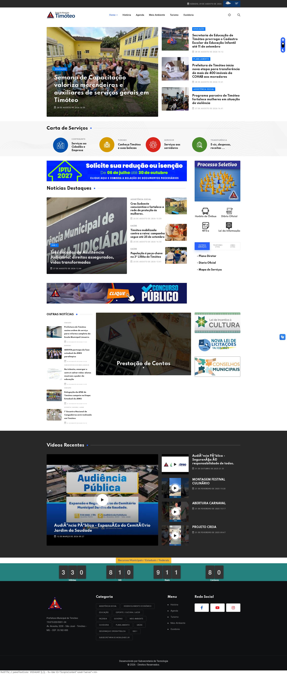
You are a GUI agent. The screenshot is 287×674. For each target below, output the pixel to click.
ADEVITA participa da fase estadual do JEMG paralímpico (77, 353)
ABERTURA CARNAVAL (209, 503)
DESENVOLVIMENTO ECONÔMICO (137, 606)
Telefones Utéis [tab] (217, 246)
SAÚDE (133, 226)
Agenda (140, 15)
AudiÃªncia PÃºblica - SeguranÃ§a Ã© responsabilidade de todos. (213, 459)
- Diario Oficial (206, 263)
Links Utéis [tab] (232, 246)
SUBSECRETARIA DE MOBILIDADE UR (76, 365)
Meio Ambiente (157, 15)
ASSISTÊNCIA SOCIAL (203, 89)
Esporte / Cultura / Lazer (74, 407)
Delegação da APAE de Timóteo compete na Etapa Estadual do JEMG (77, 395)
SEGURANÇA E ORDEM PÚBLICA (112, 631)
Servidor (169, 140)
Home (112, 15)
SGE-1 (54, 245)
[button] (114, 178)
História (127, 15)
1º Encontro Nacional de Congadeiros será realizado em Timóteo (78, 415)
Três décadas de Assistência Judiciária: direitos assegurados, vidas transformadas (82, 257)
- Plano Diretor (206, 256)
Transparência (219, 140)
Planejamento (201, 59)
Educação (60, 69)
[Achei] (229, 15)
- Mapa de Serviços (209, 269)
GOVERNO (67, 345)
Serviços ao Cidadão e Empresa (79, 147)
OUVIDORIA (104, 625)
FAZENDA (103, 619)
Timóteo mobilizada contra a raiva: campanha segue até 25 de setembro (147, 233)
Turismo (174, 15)
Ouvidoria (188, 15)
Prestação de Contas (143, 363)
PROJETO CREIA (204, 527)
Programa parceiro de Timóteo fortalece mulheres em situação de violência (216, 99)
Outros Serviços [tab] (202, 246)
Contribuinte (79, 139)
